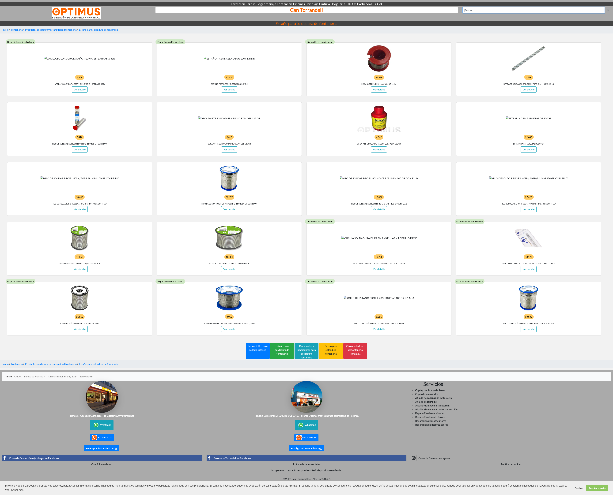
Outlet (377, 4)
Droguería (337, 4)
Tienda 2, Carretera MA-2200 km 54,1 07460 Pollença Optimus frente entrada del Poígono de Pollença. (306, 415)
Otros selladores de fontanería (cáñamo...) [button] (355, 349)
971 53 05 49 (309, 437)
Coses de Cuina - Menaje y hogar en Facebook (34, 458)
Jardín (250, 4)
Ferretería (238, 4)
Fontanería (284, 4)
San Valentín (86, 376)
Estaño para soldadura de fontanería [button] (282, 349)
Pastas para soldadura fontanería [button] (331, 349)
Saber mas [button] (17, 490)
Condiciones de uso (101, 464)
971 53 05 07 (104, 437)
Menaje (270, 4)
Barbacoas (364, 4)
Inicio (6, 29)
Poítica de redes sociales (306, 464)
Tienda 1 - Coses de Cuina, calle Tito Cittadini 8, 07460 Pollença (102, 415)
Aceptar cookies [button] (597, 488)
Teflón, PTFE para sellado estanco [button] (258, 347)
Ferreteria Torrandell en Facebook (232, 458)
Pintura (324, 4)
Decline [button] (579, 488)
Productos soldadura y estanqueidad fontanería (51, 29)
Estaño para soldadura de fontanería (98, 29)
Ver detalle (80, 89)
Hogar (260, 4)
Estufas (351, 4)
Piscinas (299, 4)
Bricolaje (312, 4)
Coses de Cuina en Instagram (434, 458)
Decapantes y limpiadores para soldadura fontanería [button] (306, 351)
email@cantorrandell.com (100, 448)
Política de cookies (511, 464)
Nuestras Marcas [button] (34, 376)
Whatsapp (105, 424)
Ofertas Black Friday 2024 (62, 376)
